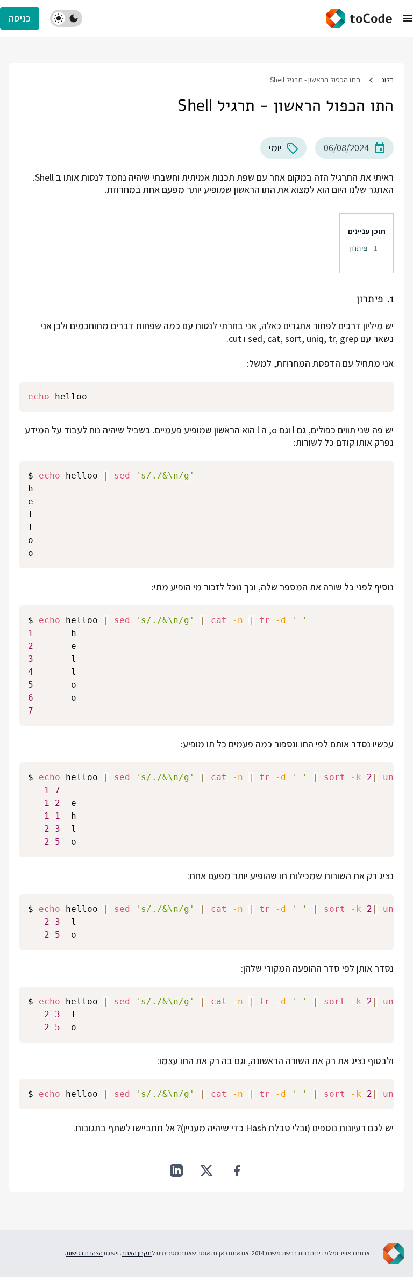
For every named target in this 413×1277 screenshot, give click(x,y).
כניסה (20, 18)
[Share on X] (206, 1170)
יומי (275, 147)
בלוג (388, 79)
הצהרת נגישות (84, 1253)
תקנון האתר (137, 1253)
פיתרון (357, 247)
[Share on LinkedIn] (176, 1170)
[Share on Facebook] (236, 1170)
